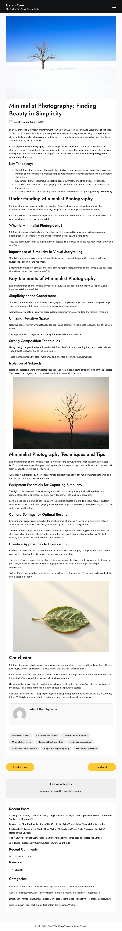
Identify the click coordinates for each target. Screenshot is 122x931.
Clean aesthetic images (46, 735)
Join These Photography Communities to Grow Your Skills (39, 842)
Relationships (95, 898)
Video (65, 904)
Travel (58, 904)
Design (44, 886)
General (90, 886)
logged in (57, 791)
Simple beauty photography (56, 748)
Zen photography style (86, 748)
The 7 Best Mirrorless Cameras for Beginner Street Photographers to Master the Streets (56, 837)
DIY (75, 886)
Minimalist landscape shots (24, 748)
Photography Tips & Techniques (58, 898)
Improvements (61, 892)
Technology (48, 904)
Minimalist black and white (50, 742)
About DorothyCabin (43, 709)
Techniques (36, 904)
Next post (102, 767)
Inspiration (75, 892)
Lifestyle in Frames (20, 735)
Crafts (29, 886)
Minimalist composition (80, 742)
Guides (35, 892)
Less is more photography (75, 735)
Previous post (20, 767)
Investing (86, 892)
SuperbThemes (80, 926)
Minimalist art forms (21, 742)
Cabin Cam (15, 5)
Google (18, 869)
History (43, 892)
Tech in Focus (23, 904)
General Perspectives (20, 892)
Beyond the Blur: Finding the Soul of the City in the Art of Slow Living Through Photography (57, 824)
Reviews (106, 898)
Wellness (73, 904)
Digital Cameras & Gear (61, 886)
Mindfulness (35, 898)
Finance (82, 886)
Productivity (81, 898)
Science (13, 904)
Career (22, 886)
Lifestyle (95, 892)
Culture (37, 886)
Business (13, 886)
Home (50, 892)
